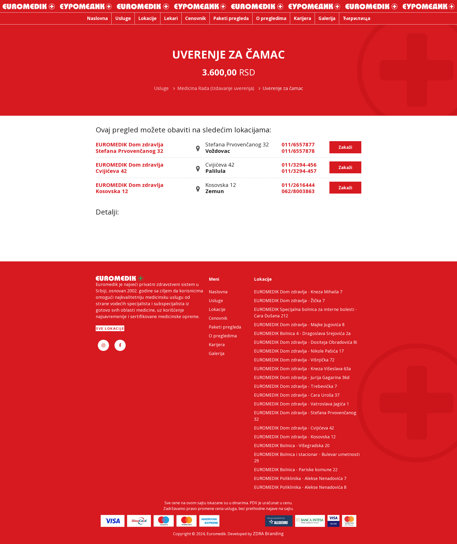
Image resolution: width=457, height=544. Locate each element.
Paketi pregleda (225, 327)
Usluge (216, 300)
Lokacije (217, 309)
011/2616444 (298, 185)
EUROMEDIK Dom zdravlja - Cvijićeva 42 (294, 428)
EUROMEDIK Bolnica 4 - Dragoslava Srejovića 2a (302, 333)
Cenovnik (218, 318)
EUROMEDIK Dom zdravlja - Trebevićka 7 (295, 386)
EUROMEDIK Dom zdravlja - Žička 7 (289, 300)
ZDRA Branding (268, 533)
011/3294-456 (299, 164)
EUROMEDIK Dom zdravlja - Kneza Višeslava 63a (302, 368)
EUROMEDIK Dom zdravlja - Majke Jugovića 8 (299, 324)
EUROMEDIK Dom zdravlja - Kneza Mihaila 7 (298, 291)
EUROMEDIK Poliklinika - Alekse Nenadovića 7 (300, 478)
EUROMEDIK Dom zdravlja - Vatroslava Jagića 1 (301, 404)
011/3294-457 (299, 171)
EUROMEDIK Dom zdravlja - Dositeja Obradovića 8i (305, 342)
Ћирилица (357, 18)
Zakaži (345, 147)
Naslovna (218, 291)
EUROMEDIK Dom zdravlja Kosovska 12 (130, 188)
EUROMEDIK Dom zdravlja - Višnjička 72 (294, 360)
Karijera (217, 344)
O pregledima (223, 336)
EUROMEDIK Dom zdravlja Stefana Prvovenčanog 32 (130, 147)
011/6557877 (298, 144)
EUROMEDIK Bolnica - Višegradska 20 (291, 445)
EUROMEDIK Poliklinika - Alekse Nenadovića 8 (300, 487)
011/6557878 (298, 151)
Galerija (216, 353)
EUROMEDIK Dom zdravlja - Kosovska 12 (295, 436)
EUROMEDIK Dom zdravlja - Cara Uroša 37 (296, 395)
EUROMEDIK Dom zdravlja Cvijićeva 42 (130, 167)
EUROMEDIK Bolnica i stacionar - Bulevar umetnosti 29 (307, 457)
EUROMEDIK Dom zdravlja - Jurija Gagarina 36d (301, 377)
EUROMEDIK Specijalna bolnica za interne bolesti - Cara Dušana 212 (305, 312)
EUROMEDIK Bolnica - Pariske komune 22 (296, 469)
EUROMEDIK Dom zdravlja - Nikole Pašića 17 (299, 351)
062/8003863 (298, 191)
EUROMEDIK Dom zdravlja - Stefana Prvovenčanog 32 (305, 416)
